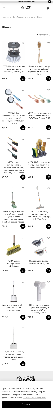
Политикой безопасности (34, 397)
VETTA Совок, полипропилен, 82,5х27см (14, 263)
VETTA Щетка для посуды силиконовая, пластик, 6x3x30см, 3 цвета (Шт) (39, 116)
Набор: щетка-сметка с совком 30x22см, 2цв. (39, 262)
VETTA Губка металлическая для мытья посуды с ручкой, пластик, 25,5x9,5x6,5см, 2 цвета (13, 118)
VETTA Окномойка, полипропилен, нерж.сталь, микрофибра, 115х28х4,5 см (39, 215)
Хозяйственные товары (23, 17)
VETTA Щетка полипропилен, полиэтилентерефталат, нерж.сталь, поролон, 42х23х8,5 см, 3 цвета (14, 167)
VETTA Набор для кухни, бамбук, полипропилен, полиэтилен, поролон (39, 165)
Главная (5, 17)
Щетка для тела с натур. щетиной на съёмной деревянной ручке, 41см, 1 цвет (39, 70)
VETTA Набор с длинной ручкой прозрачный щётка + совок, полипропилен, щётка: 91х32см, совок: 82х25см (13, 216)
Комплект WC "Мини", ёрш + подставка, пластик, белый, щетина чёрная (14, 355)
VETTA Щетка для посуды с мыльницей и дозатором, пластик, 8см (13, 69)
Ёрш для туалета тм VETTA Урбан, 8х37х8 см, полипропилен (13, 308)
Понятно (26, 404)
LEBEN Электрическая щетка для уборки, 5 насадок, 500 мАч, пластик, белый (39, 309)
